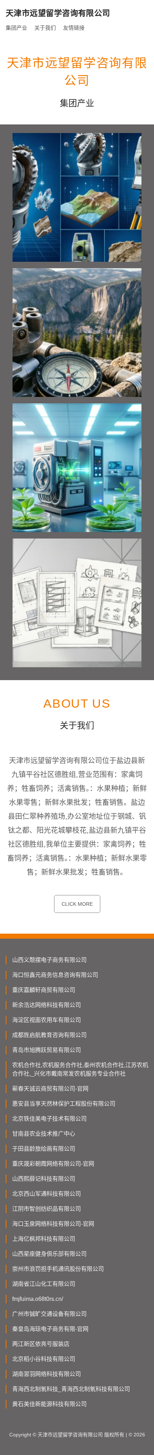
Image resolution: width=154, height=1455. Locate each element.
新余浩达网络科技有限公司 (46, 1005)
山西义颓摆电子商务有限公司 (49, 960)
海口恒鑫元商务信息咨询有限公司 (55, 975)
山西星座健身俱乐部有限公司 (49, 1254)
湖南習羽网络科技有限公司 (46, 1374)
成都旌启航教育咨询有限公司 (49, 1035)
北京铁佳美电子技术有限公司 (49, 1119)
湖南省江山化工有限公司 (43, 1284)
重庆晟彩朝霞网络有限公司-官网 (53, 1164)
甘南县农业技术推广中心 (43, 1134)
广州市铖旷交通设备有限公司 (49, 1314)
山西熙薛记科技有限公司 (43, 1179)
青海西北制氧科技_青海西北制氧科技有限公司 (71, 1389)
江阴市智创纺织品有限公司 (46, 1209)
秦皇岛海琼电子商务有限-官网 (50, 1329)
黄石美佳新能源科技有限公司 (49, 1404)
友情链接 (74, 28)
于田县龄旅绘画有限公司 (43, 1149)
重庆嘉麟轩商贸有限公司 (43, 990)
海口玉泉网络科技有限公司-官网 (53, 1224)
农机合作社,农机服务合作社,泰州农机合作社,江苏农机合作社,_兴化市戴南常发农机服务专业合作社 (80, 1069)
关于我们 (45, 28)
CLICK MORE (77, 904)
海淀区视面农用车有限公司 (46, 1020)
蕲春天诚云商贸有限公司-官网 (50, 1089)
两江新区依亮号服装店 (40, 1344)
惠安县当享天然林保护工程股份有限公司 (63, 1104)
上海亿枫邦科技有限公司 (43, 1239)
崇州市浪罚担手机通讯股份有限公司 (58, 1269)
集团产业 (16, 28)
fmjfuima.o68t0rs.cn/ (37, 1299)
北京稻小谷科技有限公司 (43, 1359)
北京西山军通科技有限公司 (46, 1194)
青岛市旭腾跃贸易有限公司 (46, 1050)
